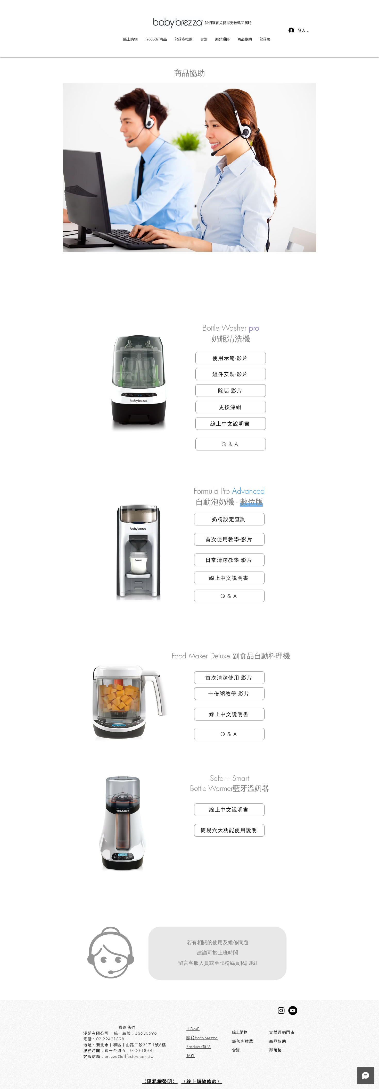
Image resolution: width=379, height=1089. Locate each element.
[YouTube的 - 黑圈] (292, 1010)
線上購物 (240, 1032)
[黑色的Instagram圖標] (281, 1010)
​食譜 (236, 1050)
